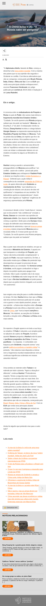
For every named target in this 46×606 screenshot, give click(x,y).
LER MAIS (8, 538)
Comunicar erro (10, 507)
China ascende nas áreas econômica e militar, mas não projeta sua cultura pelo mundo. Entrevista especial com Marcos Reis (25, 499)
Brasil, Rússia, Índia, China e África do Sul (19, 403)
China (12, 311)
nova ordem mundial (22, 71)
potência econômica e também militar (23, 347)
